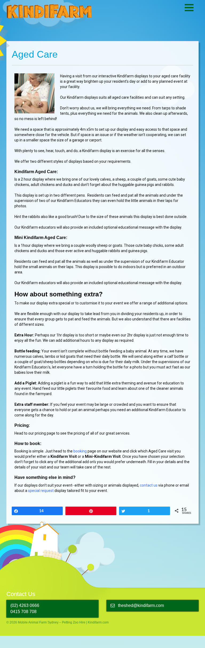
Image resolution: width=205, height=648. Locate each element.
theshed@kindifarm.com (141, 605)
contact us (148, 485)
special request (41, 490)
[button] (189, 8)
